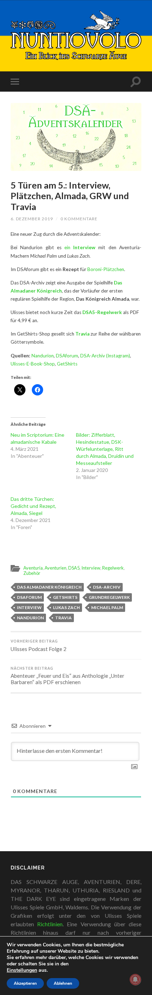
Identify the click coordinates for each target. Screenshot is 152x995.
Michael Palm (107, 607)
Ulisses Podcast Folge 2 (38, 645)
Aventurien (55, 568)
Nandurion (42, 355)
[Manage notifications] (135, 979)
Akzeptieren (25, 983)
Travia (82, 334)
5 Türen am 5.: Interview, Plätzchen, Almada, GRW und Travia (70, 196)
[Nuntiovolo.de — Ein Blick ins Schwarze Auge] (76, 35)
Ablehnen (63, 983)
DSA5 (74, 568)
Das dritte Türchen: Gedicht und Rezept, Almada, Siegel (33, 506)
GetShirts (67, 364)
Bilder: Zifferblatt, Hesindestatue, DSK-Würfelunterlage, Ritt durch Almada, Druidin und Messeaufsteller (105, 449)
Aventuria (33, 568)
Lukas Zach (66, 607)
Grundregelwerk (109, 597)
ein (79, 247)
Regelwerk (113, 568)
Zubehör (31, 573)
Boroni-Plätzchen (105, 269)
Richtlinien (50, 924)
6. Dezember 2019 (32, 218)
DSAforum (67, 355)
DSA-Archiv (107, 587)
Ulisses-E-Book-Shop (33, 364)
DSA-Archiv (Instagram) (105, 355)
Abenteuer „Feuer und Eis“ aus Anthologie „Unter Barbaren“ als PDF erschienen (67, 676)
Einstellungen (22, 970)
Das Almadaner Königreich (49, 587)
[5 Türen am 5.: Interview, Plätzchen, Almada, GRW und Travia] (76, 137)
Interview (90, 568)
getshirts (65, 597)
